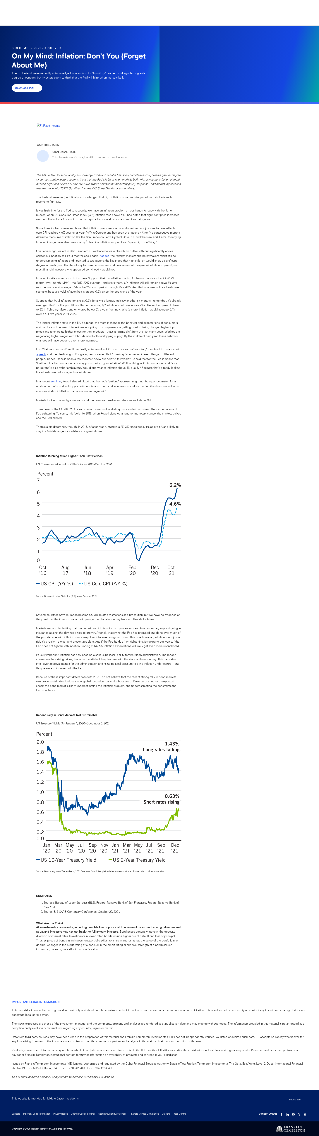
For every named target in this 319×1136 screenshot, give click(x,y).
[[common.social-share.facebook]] (39, 961)
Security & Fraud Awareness (112, 1114)
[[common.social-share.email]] (57, 961)
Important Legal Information (36, 1114)
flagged (104, 256)
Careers (166, 1114)
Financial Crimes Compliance (144, 1114)
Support (16, 1114)
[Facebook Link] (281, 1113)
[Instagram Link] (305, 1113)
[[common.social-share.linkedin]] (45, 961)
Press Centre (179, 1114)
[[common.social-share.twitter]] (51, 961)
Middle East (295, 1099)
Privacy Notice (60, 1114)
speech (41, 354)
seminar (56, 381)
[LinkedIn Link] (287, 1113)
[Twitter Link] (299, 1113)
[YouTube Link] (293, 1113)
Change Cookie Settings (83, 1114)
